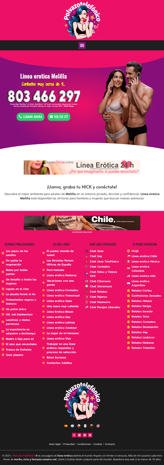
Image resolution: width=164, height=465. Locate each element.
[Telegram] (79, 435)
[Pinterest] (90, 435)
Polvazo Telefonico (24, 455)
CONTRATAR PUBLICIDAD (82, 232)
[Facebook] (84, 435)
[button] (82, 45)
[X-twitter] (74, 435)
